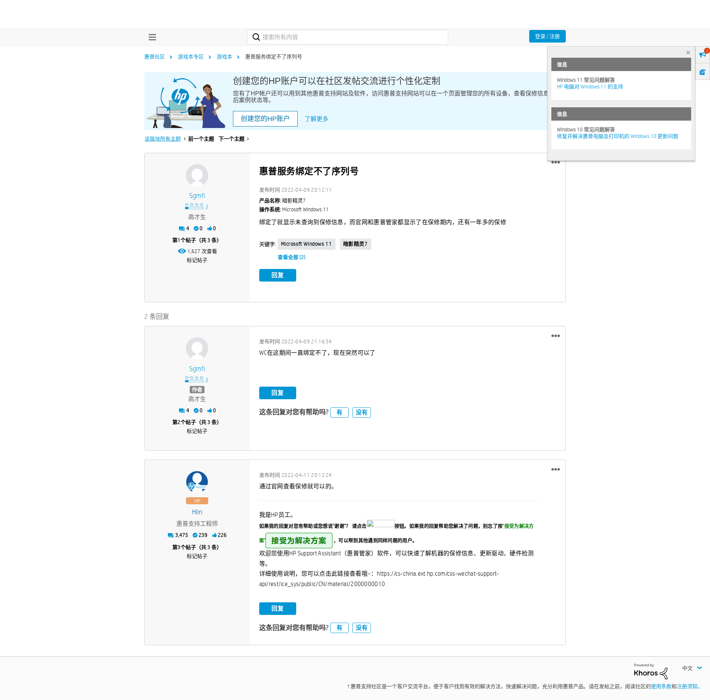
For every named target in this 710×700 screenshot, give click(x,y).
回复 (277, 275)
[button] (555, 162)
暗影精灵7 (355, 243)
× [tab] (688, 52)
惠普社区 (154, 56)
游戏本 (224, 56)
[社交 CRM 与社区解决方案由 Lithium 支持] (650, 671)
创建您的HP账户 (265, 118)
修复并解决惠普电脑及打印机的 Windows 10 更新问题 (617, 136)
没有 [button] (362, 412)
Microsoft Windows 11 (306, 243)
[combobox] (347, 37)
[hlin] (197, 482)
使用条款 (661, 686)
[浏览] (150, 37)
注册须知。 (690, 686)
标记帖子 (197, 260)
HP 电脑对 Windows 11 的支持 (590, 86)
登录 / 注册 (547, 36)
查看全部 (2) (291, 257)
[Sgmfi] (197, 175)
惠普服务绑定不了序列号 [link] (273, 56)
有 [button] (339, 412)
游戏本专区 (191, 56)
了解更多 (316, 119)
